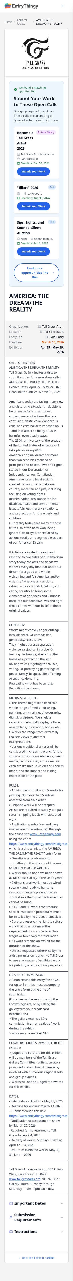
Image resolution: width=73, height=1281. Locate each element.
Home (8, 22)
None (24, 239)
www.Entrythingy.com (45, 834)
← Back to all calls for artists (36, 1258)
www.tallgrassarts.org (25, 1179)
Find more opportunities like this (34, 272)
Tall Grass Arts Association (37, 154)
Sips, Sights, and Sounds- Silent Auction (30, 227)
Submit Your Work (33, 171)
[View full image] (36, 53)
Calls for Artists (22, 21)
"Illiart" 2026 (27, 187)
